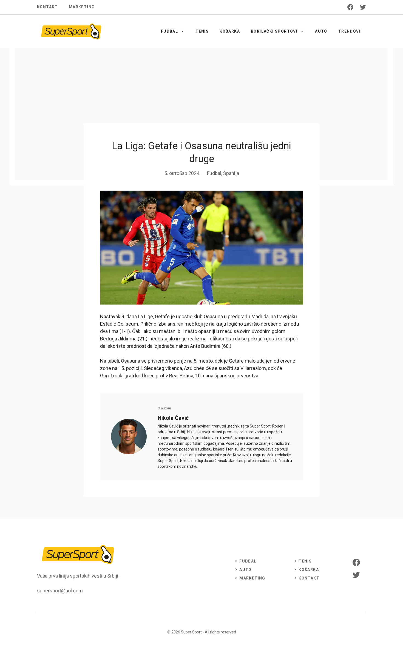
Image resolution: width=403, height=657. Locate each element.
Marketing (82, 7)
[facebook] (350, 7)
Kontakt (47, 7)
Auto (321, 31)
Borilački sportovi (274, 31)
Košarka (230, 31)
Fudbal (169, 31)
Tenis (202, 31)
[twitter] (363, 7)
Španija (231, 173)
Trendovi (349, 31)
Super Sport (191, 632)
